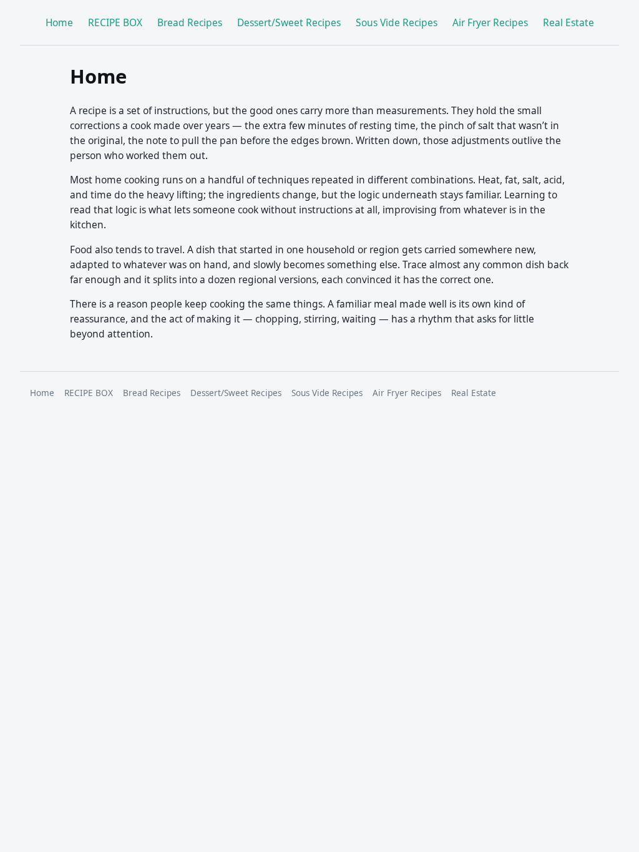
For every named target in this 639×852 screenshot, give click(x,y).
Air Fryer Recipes (490, 22)
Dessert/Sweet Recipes (289, 22)
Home (59, 22)
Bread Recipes (189, 22)
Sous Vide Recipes (396, 22)
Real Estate (568, 22)
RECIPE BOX (115, 22)
